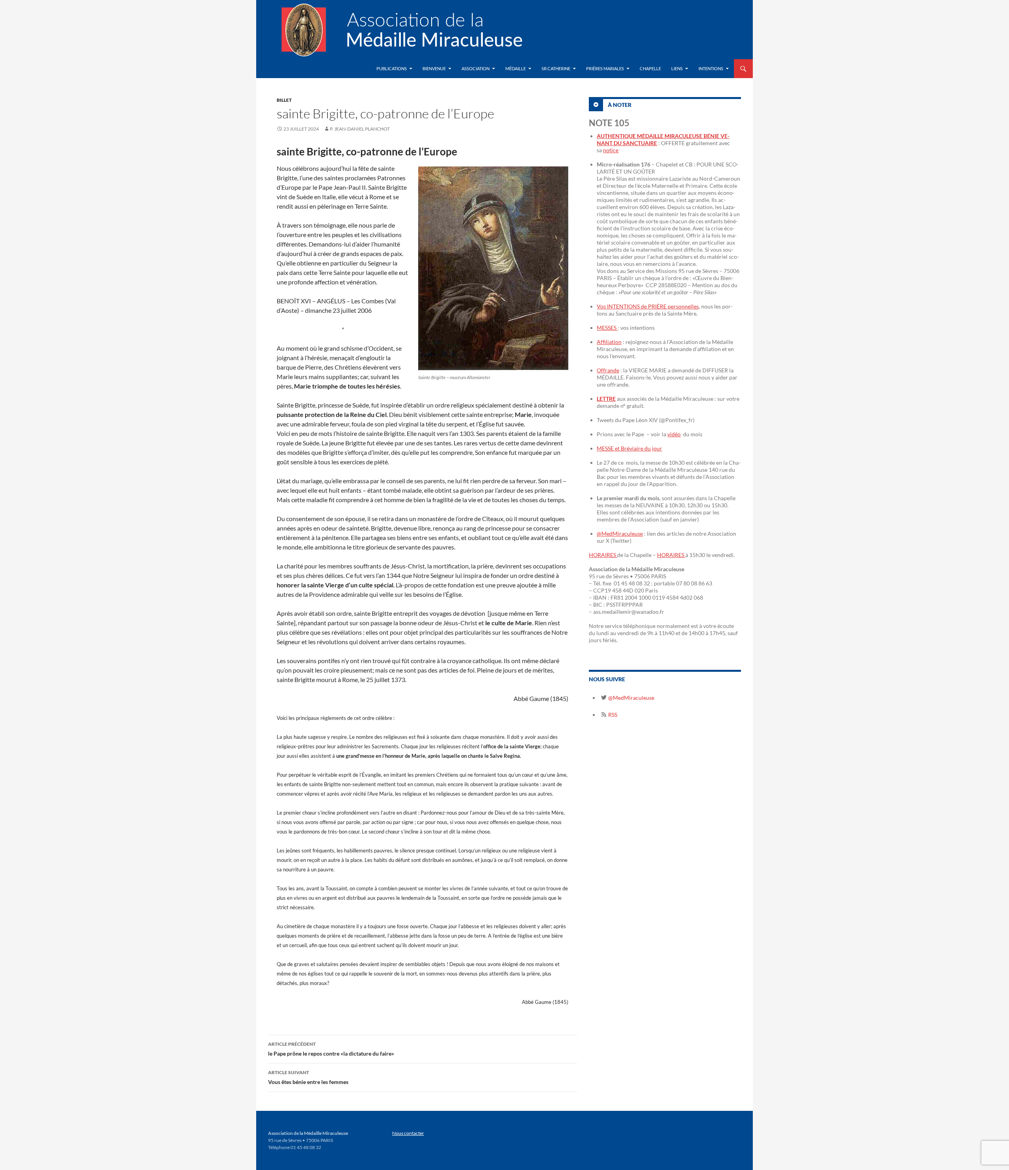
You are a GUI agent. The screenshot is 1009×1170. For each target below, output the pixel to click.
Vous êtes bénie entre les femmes (308, 1077)
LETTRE (606, 398)
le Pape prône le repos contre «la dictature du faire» (331, 1049)
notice (610, 150)
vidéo (674, 434)
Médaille (515, 68)
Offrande (608, 370)
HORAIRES (603, 554)
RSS (612, 714)
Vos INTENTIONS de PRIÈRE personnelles (648, 306)
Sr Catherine (556, 68)
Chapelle (650, 68)
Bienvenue (434, 68)
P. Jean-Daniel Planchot (360, 129)
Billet (284, 100)
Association (476, 68)
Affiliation (609, 341)
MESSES (607, 327)
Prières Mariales (605, 68)
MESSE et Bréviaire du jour (629, 448)
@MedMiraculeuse (620, 533)
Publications (391, 68)
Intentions (710, 68)
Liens (677, 68)
